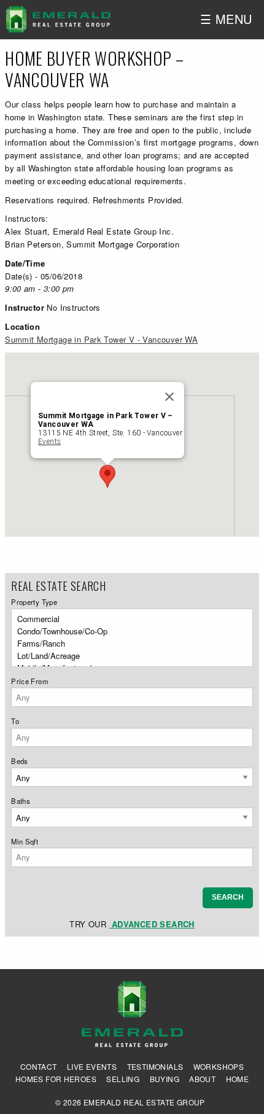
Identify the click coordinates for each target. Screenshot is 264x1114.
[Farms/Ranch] (128, 643)
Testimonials (155, 1066)
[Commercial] (128, 619)
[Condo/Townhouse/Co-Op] (128, 631)
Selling (122, 1079)
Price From (29, 681)
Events (49, 441)
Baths (20, 801)
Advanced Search (151, 924)
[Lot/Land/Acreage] (128, 656)
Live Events (92, 1066)
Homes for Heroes (55, 1079)
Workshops (218, 1066)
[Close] (169, 396)
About (202, 1079)
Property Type (34, 602)
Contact (38, 1066)
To (15, 721)
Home (237, 1079)
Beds (19, 761)
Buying (164, 1079)
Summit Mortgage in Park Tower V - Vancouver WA (101, 339)
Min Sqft (24, 841)
